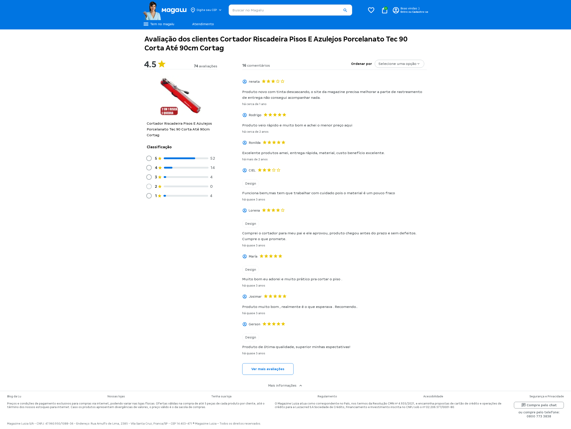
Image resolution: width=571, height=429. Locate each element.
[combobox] (290, 10)
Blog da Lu (14, 396)
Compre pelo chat (542, 405)
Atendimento (203, 24)
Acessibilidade (433, 396)
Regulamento (327, 396)
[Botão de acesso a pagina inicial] (164, 10)
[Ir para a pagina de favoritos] (371, 10)
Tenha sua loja (221, 396)
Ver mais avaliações (267, 369)
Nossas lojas (116, 396)
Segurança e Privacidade (547, 396)
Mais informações (282, 385)
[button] (345, 10)
